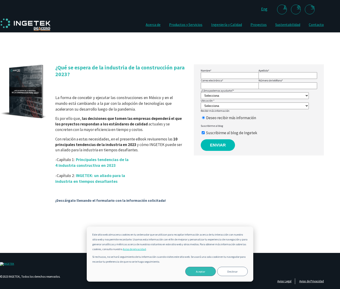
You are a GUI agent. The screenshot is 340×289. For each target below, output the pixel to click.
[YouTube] (310, 9)
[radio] (258, 118)
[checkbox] (258, 118)
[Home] (25, 30)
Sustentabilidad (287, 24)
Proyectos (258, 24)
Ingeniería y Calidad (226, 24)
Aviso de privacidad (134, 249)
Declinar (232, 271)
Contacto (316, 24)
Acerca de (153, 24)
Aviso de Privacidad (311, 281)
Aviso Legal (284, 281)
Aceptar (200, 271)
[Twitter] (296, 9)
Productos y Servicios (185, 24)
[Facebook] (282, 9)
